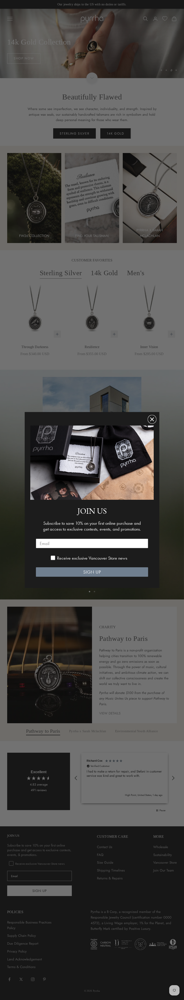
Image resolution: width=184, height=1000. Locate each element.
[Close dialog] (152, 419)
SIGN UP (92, 572)
